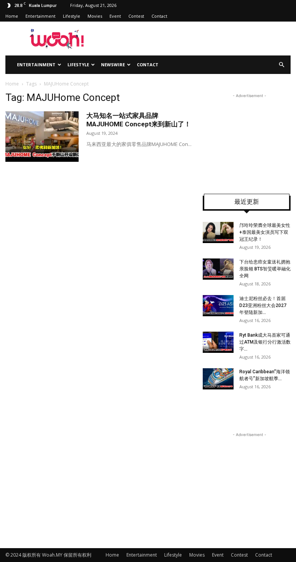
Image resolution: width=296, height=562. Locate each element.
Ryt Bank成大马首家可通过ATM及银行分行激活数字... (265, 342)
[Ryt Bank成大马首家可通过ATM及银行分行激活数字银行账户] (218, 342)
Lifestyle (71, 16)
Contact (159, 16)
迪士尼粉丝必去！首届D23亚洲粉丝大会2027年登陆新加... (262, 305)
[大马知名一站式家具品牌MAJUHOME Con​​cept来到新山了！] (42, 136)
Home (11, 16)
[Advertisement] (249, 138)
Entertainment (40, 16)
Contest (136, 16)
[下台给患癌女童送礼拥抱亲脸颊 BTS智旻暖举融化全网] (218, 269)
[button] (281, 65)
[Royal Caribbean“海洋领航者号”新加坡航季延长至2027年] (218, 378)
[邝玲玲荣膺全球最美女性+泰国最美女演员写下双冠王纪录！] (218, 232)
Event (115, 16)
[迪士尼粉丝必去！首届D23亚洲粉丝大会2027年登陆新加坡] (218, 305)
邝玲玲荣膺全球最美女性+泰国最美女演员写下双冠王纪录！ (264, 232)
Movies (94, 16)
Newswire (113, 64)
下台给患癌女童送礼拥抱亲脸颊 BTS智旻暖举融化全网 (265, 268)
